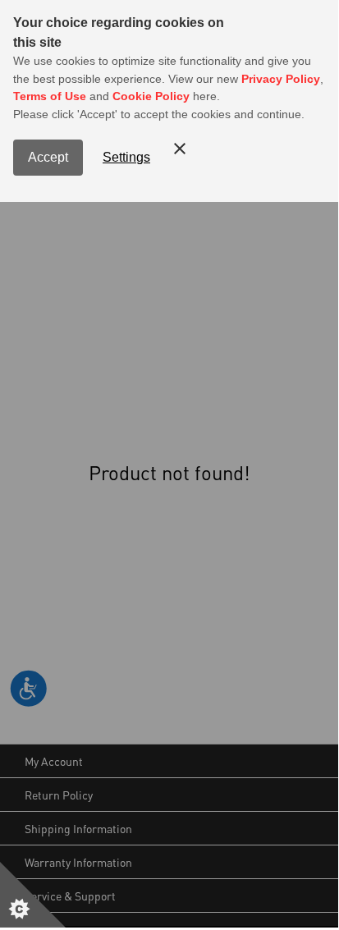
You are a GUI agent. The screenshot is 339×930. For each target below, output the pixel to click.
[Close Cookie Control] (180, 148)
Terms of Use (49, 96)
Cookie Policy (151, 96)
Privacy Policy (280, 78)
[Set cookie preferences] (33, 895)
